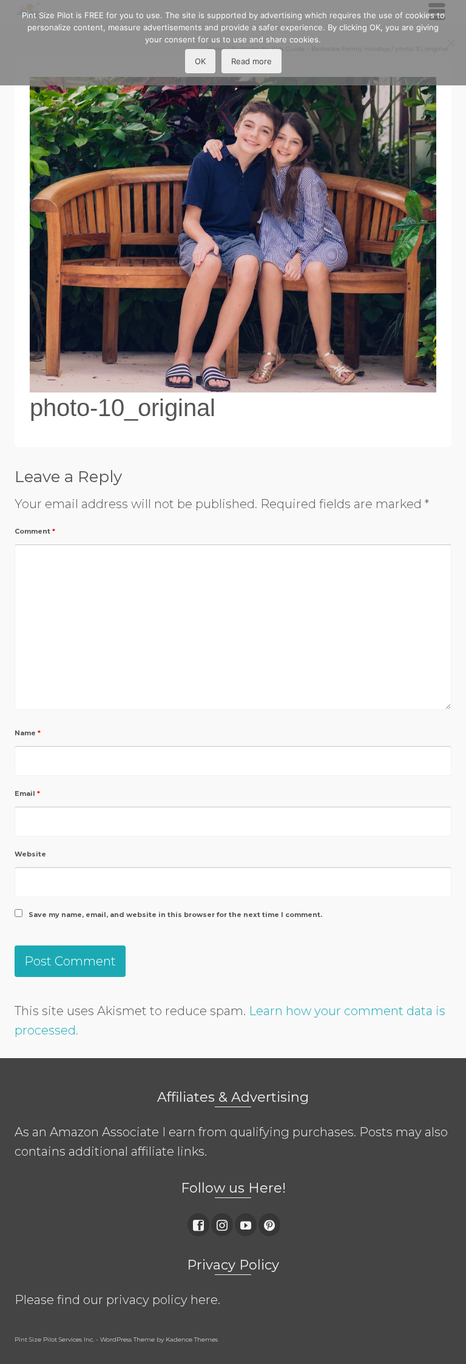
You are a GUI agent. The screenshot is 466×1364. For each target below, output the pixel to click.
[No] (451, 43)
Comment (35, 531)
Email (27, 793)
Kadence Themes (192, 1339)
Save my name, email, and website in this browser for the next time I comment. (175, 914)
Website (30, 854)
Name (28, 733)
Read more (251, 61)
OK (200, 61)
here (204, 1300)
